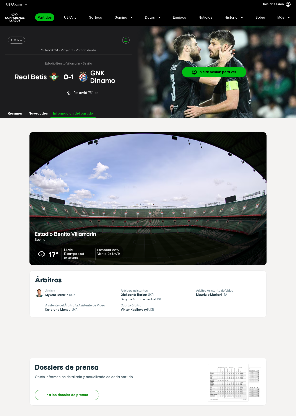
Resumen (15, 113)
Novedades (38, 113)
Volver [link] (18, 40)
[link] (45, 17)
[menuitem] (45, 17)
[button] (123, 17)
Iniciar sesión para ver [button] (217, 72)
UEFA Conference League (14, 17)
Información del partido (73, 113)
